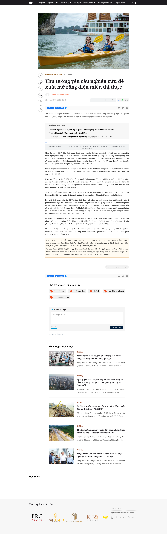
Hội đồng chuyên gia (105, 3)
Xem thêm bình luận (56, 334)
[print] (40, 95)
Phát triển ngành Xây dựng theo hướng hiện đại (69, 133)
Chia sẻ (50, 108)
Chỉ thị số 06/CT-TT (62, 297)
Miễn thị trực (60, 291)
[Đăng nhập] (136, 3)
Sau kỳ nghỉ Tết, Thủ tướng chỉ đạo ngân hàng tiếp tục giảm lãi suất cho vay (80, 136)
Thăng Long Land (122, 517)
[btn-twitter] (123, 108)
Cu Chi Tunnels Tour (117, 509)
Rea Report (77, 3)
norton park (125, 512)
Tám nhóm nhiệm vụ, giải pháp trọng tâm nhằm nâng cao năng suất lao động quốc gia (99, 357)
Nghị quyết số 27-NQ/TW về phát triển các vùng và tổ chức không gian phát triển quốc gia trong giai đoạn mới (100, 382)
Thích (60, 108)
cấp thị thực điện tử (116, 291)
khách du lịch (79, 291)
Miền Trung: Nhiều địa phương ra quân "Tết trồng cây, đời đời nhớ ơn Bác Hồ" (81, 129)
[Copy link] (40, 88)
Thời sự (69, 74)
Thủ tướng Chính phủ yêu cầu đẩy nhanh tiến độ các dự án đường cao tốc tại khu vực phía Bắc (101, 431)
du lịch (96, 291)
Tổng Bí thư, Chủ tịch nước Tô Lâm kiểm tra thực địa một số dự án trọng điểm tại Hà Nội (99, 455)
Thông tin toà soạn (120, 3)
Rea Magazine (88, 3)
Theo (117, 267)
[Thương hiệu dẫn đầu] (95, 517)
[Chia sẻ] (40, 82)
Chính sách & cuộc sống (53, 74)
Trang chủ (41, 3)
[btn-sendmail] (127, 108)
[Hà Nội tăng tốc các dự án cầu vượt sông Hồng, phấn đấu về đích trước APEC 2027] (61, 409)
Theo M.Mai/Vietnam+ (59, 94)
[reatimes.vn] (31, 3)
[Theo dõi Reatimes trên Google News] (123, 100)
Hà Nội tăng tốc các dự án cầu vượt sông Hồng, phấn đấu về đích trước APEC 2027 (101, 407)
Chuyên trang (64, 3)
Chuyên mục (51, 3)
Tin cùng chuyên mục (61, 346)
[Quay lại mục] (40, 75)
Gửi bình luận (117, 327)
